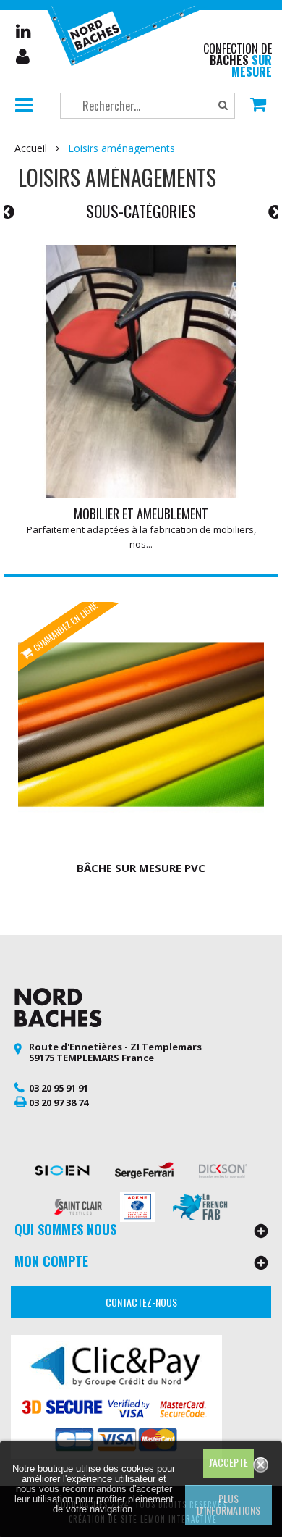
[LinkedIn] (23, 31)
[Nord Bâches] (127, 34)
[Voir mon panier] (258, 105)
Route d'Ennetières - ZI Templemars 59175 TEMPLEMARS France (115, 1052)
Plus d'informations (228, 1504)
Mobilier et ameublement (141, 513)
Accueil (30, 148)
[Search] (223, 106)
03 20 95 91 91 (58, 1087)
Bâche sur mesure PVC (141, 867)
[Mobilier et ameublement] (141, 371)
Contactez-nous (141, 1302)
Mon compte (24, 56)
